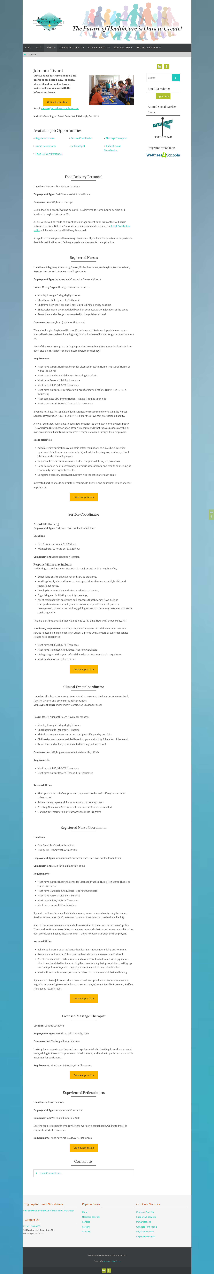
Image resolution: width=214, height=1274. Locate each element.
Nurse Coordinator (46, 146)
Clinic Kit (86, 1231)
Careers (86, 1226)
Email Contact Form (50, 1173)
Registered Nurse (45, 138)
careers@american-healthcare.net (60, 108)
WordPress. (116, 1261)
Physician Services (145, 1231)
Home (85, 1212)
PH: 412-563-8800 (31, 1226)
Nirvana (106, 1261)
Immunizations (143, 1221)
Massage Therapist (116, 138)
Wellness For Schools (146, 1226)
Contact (86, 1221)
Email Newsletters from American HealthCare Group (48, 1210)
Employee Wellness (145, 1236)
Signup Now (163, 96)
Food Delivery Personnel (49, 153)
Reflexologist (78, 146)
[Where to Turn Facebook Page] (211, 517)
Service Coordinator (81, 138)
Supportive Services (146, 1216)
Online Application (57, 102)
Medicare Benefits (91, 1216)
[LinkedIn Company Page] (211, 512)
